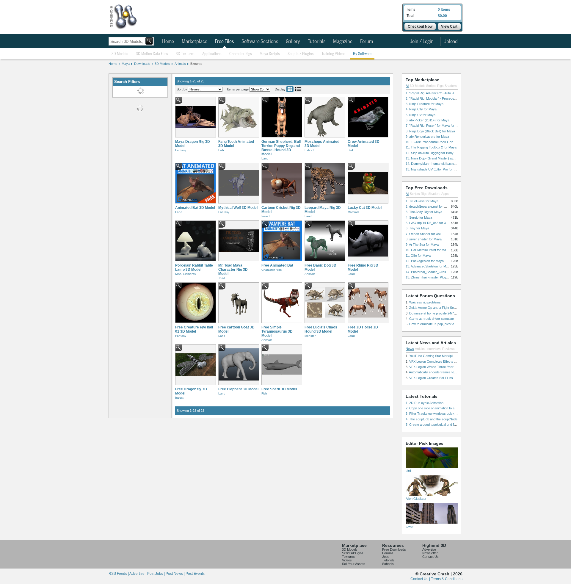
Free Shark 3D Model (279, 389)
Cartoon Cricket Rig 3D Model (281, 210)
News (410, 348)
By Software (362, 54)
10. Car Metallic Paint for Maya (428, 250)
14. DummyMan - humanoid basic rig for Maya (439, 163)
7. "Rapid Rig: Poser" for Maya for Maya (434, 125)
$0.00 (442, 16)
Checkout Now (420, 26)
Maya (126, 63)
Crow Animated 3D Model (363, 144)
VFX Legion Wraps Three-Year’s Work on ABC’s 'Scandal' (450, 367)
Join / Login (422, 41)
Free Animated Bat (277, 265)
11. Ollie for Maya (418, 255)
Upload (450, 41)
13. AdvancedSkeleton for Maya (428, 266)
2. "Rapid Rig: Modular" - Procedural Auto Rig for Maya (445, 98)
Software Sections (259, 41)
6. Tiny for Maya (417, 228)
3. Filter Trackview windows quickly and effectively (442, 413)
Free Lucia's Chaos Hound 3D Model (321, 329)
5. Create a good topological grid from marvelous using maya (449, 424)
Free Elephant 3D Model (238, 389)
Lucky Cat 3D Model (365, 208)
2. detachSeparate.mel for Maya (429, 206)
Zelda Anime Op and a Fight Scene (434, 307)
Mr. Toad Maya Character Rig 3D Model (233, 269)
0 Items (444, 9)
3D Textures (185, 54)
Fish (221, 150)
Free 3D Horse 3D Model (363, 329)
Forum (366, 41)
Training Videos (333, 54)
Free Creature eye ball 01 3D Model (194, 329)
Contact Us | (420, 579)
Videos (347, 560)
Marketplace (194, 41)
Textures (348, 556)
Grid (290, 89)
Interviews (433, 348)
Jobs (385, 556)
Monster (310, 335)
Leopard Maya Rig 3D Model (323, 210)
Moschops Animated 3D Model (322, 144)
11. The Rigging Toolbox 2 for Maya (431, 147)
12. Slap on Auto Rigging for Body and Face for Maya (444, 153)
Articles (420, 348)
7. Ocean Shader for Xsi (423, 234)
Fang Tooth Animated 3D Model (236, 144)
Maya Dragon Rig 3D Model (192, 144)
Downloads (142, 63)
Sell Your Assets (353, 564)
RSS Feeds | (119, 574)
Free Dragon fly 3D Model (191, 391)
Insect (265, 216)
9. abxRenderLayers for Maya (427, 136)
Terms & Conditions (446, 579)
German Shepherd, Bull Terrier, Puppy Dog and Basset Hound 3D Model (281, 148)
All (407, 85)
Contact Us (430, 556)
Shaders (451, 85)
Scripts (431, 85)
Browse (196, 63)
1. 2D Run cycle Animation (424, 403)
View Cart (449, 26)
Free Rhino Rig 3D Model (363, 267)
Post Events (195, 574)
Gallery (293, 41)
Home (168, 41)
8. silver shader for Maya (424, 239)
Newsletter (430, 553)
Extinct (309, 150)
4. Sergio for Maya (419, 217)
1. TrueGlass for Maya (422, 201)
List (298, 89)
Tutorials (316, 41)
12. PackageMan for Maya (425, 261)
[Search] (149, 41)
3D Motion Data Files (152, 54)
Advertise (429, 549)
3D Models (120, 54)
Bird (350, 150)
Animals (180, 63)
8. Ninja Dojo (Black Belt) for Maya (430, 131)
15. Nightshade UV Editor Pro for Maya (434, 169)
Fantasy (180, 150)
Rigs (440, 85)
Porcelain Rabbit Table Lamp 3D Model (194, 267)
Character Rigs (240, 54)
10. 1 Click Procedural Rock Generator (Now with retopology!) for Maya (457, 142)
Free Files (224, 41)
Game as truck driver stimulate (431, 318)
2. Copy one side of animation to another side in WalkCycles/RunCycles (457, 408)
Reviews (448, 348)
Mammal (353, 212)
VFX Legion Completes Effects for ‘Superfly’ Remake (447, 361)
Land (265, 158)
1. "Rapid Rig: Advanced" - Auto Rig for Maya (438, 93)
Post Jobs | (156, 574)
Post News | (176, 574)
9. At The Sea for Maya (422, 244)
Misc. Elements (185, 273)
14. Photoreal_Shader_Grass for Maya (434, 272)
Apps (445, 193)
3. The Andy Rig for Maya (424, 212)
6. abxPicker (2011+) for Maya (427, 120)
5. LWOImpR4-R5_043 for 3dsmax (431, 223)
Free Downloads (394, 549)
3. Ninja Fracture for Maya (424, 104)
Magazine (342, 41)
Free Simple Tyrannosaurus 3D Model (277, 331)
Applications (212, 54)
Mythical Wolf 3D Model (238, 208)
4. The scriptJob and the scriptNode (431, 419)
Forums (387, 553)
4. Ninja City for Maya (421, 109)
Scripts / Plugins (301, 54)
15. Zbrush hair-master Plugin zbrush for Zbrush (441, 277)
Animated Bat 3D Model (195, 208)
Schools (388, 564)
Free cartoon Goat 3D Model (236, 329)
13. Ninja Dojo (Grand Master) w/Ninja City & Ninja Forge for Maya (453, 158)
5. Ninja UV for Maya (420, 115)
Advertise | (138, 574)
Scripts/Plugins (352, 553)
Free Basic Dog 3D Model (320, 267)
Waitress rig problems (425, 302)
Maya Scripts (270, 54)
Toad (221, 278)
